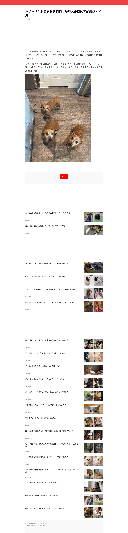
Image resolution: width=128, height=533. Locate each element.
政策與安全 (33, 525)
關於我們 (27, 525)
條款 (38, 525)
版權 (43, 525)
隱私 (41, 525)
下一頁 (64, 176)
